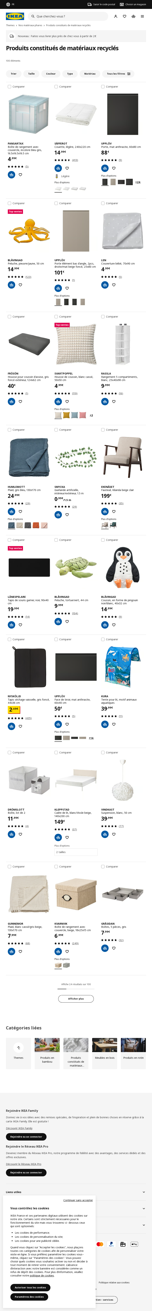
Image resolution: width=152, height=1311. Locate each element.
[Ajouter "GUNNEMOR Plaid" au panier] (11, 951)
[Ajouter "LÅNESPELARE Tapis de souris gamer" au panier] (11, 625)
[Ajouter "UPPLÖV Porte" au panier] (105, 168)
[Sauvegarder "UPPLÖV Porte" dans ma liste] (114, 168)
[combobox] (67, 16)
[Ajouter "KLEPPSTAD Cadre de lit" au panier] (58, 837)
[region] (49, 1251)
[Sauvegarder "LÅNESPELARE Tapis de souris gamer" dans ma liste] (20, 625)
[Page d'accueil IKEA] (15, 16)
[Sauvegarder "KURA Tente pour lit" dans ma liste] (114, 724)
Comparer (19, 86)
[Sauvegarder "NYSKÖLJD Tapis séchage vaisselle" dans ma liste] (20, 726)
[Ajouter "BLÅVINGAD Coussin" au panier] (105, 625)
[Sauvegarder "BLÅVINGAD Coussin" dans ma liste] (114, 625)
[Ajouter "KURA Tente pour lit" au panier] (105, 724)
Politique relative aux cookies (114, 1282)
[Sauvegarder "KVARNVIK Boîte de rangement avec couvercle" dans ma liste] (67, 951)
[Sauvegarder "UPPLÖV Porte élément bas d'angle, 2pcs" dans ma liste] (67, 288)
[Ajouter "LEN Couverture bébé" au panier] (105, 285)
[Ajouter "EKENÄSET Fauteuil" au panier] (105, 511)
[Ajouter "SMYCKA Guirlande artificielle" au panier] (58, 514)
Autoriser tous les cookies (30, 1287)
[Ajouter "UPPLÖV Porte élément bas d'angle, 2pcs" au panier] (58, 288)
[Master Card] (100, 1244)
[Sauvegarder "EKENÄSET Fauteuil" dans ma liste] (114, 511)
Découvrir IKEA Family (19, 1128)
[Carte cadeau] (123, 1244)
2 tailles (61, 852)
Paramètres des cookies (29, 1296)
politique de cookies (42, 1275)
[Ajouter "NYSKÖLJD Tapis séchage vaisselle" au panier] (11, 726)
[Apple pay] (134, 1244)
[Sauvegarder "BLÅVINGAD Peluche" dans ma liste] (20, 285)
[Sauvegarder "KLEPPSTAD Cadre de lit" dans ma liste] (67, 837)
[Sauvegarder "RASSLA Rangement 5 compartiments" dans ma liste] (114, 401)
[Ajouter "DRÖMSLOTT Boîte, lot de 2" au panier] (11, 834)
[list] (76, 1053)
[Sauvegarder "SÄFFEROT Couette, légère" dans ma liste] (67, 168)
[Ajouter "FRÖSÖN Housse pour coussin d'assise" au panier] (11, 401)
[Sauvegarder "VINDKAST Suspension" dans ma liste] (114, 834)
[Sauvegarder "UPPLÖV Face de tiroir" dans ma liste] (67, 724)
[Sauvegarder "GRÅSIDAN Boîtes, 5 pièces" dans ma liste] (114, 948)
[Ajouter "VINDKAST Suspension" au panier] (105, 834)
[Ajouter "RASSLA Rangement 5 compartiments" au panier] (105, 401)
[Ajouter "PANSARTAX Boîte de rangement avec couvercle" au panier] (11, 174)
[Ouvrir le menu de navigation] (142, 16)
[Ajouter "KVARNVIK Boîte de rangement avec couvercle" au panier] (58, 951)
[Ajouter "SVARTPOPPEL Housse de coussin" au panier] (58, 401)
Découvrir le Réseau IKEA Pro (23, 1164)
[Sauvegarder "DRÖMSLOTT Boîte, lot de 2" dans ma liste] (20, 834)
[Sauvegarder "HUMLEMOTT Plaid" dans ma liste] (20, 511)
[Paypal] (111, 1244)
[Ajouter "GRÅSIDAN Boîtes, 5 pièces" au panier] (105, 948)
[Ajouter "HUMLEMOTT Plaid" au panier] (11, 511)
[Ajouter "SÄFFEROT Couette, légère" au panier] (58, 168)
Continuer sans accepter (78, 1200)
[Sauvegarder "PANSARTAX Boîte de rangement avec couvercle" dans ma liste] (20, 174)
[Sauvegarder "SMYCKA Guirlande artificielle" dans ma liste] (67, 514)
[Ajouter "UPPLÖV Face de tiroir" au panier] (58, 724)
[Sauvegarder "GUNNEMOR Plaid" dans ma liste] (20, 951)
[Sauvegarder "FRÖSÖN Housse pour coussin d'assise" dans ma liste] (20, 401)
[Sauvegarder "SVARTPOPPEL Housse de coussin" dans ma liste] (67, 401)
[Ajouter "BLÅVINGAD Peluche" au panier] (11, 285)
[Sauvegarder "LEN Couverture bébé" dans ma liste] (114, 285)
